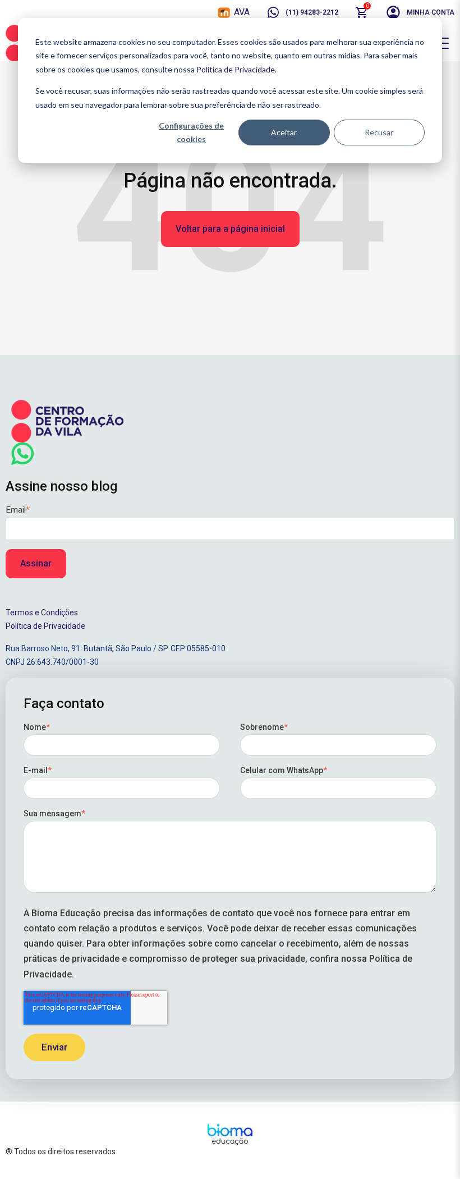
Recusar (379, 132)
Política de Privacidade (235, 69)
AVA (242, 12)
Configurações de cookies (191, 132)
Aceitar (284, 132)
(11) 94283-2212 (312, 12)
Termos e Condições (42, 612)
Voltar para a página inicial (230, 228)
